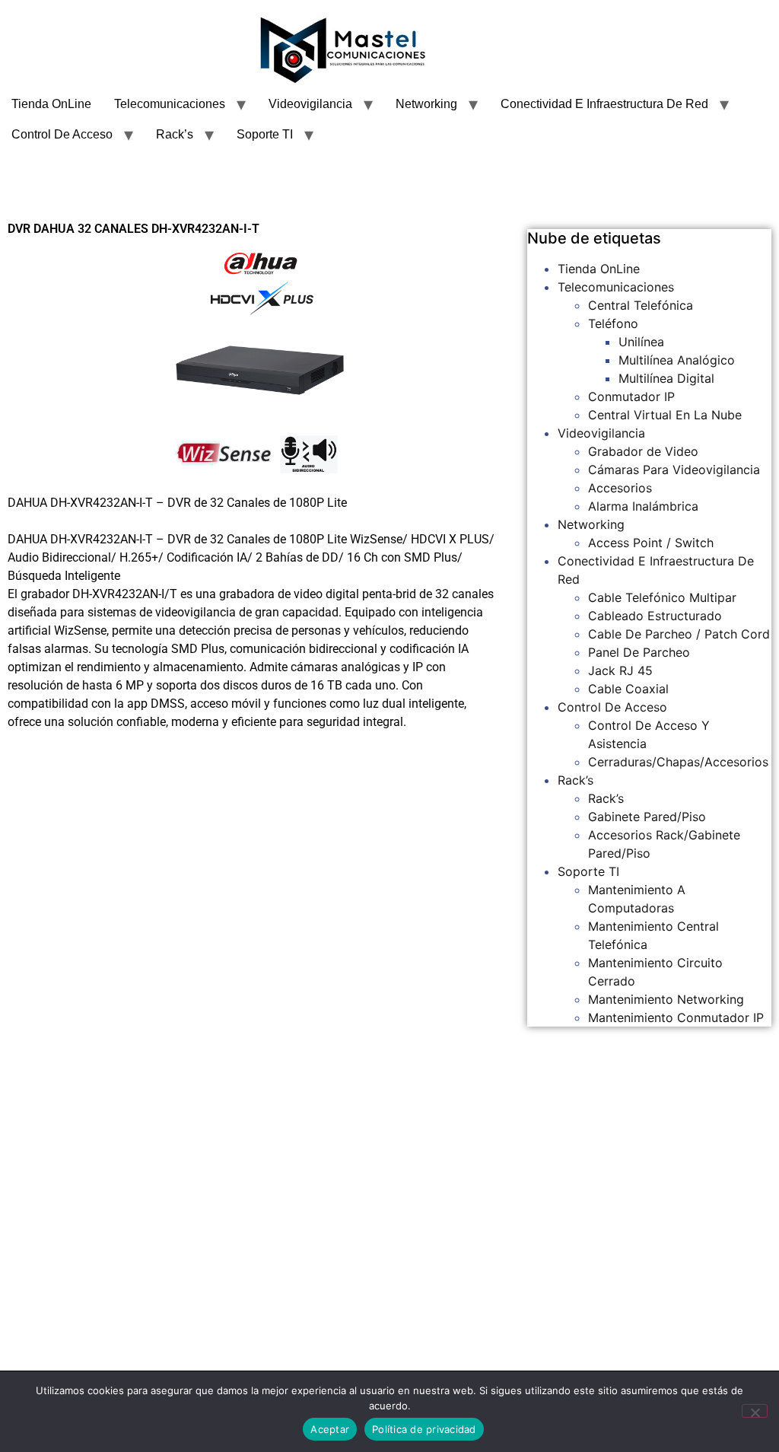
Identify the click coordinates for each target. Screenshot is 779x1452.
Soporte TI (265, 134)
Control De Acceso (62, 134)
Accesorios (620, 487)
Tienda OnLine (51, 103)
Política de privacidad (424, 1429)
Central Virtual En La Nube (665, 414)
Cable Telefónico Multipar (662, 597)
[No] (755, 1411)
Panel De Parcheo (639, 652)
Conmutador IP (631, 396)
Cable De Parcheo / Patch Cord (679, 634)
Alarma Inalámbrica (643, 506)
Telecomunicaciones (169, 103)
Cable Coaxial (628, 688)
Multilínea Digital (666, 378)
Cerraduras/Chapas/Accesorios (678, 761)
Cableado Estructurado (655, 615)
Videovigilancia (310, 103)
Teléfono (613, 323)
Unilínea (641, 341)
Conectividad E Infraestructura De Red (604, 103)
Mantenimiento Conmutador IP (676, 1017)
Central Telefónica (640, 305)
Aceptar (329, 1429)
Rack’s (174, 134)
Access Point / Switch (651, 542)
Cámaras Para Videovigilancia (674, 469)
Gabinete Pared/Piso (647, 816)
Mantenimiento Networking (666, 999)
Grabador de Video (643, 451)
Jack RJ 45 (620, 670)
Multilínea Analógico (676, 360)
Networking (426, 103)
